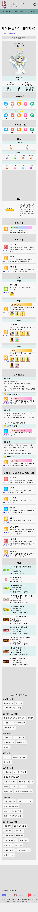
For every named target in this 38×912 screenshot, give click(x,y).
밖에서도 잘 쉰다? (9, 728)
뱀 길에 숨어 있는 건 (19, 826)
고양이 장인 (7, 738)
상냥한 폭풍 (19, 836)
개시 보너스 (7, 772)
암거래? (30, 718)
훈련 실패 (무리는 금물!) (11, 777)
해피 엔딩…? (8, 845)
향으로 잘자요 (8, 703)
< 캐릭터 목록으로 (8, 33)
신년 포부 (23, 787)
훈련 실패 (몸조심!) (20, 772)
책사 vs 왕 (19, 703)
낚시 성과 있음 (8, 836)
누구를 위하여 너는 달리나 (12, 708)
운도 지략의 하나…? (23, 850)
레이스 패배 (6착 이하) (11, 806)
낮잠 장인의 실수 (9, 850)
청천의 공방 (21, 723)
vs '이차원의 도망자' (19, 757)
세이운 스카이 (19, 46)
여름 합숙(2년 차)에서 (26, 782)
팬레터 (6, 787)
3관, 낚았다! (7, 762)
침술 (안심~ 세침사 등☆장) (23, 791)
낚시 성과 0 (7, 831)
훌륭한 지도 (24, 840)
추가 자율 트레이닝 (10, 782)
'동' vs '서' (7, 757)
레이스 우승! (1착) (9, 801)
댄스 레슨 (14, 787)
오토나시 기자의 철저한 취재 (13, 816)
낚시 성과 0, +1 (19, 831)
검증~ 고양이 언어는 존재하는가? (14, 718)
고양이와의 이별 (9, 742)
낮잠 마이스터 (21, 742)
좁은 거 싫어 (18, 845)
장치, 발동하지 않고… (10, 840)
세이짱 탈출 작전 (9, 723)
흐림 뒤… (7, 747)
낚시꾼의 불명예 (9, 855)
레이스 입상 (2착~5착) (25, 801)
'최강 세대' (7, 826)
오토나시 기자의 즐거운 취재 (13, 811)
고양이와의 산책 (19, 738)
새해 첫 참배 (8, 791)
